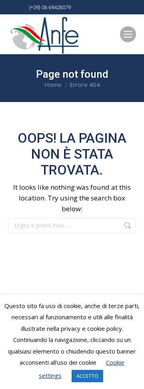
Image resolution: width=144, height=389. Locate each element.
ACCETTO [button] (87, 375)
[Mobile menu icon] (128, 34)
